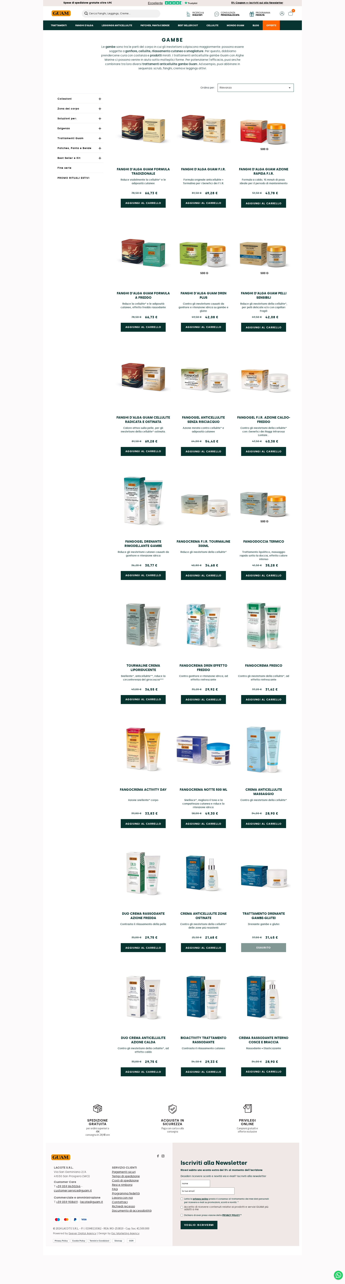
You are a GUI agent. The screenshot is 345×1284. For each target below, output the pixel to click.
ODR (131, 1240)
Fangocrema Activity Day (143, 790)
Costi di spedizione (125, 1180)
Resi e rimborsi (122, 1185)
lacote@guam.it (91, 1202)
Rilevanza (256, 88)
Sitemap (118, 1240)
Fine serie (65, 167)
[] (159, 16)
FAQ (115, 1189)
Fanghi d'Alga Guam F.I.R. (203, 169)
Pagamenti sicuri (124, 1172)
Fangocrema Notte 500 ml (203, 790)
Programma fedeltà (126, 1193)
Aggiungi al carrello (264, 203)
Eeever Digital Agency (82, 1233)
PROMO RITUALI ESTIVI (73, 178)
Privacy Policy (231, 1215)
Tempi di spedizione (126, 1176)
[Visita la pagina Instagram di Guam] (163, 1156)
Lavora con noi (122, 1197)
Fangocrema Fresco (263, 666)
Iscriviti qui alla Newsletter (257, 2)
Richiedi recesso (123, 1206)
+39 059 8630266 (68, 1186)
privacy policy (200, 1199)
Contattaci (120, 1202)
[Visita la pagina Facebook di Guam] (158, 1156)
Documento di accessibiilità (131, 1210)
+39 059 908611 (67, 1202)
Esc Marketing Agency (125, 1233)
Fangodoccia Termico (263, 542)
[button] (282, 15)
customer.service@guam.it (73, 1190)
